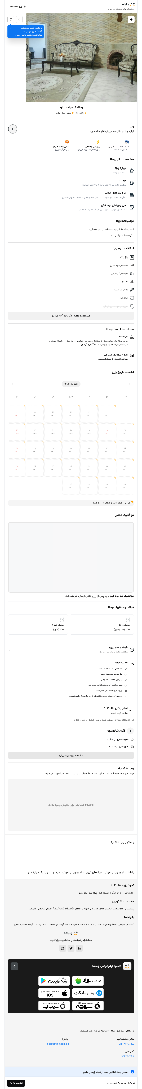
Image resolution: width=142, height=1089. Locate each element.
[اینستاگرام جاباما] (62, 948)
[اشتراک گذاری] (19, 19)
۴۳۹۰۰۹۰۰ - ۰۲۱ (126, 1044)
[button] (70, 57)
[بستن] (10, 28)
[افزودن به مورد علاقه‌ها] (10, 19)
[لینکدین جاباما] (79, 948)
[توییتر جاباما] (71, 948)
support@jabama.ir (58, 1044)
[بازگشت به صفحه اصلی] (14, 966)
